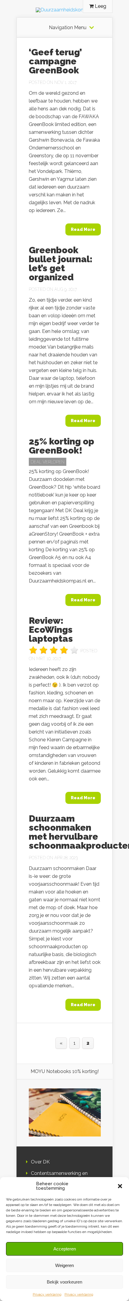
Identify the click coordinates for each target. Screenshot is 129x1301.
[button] (120, 1186)
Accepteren (64, 1248)
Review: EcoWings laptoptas (51, 629)
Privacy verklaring (47, 1294)
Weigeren (64, 1265)
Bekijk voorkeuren (64, 1281)
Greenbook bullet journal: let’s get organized (60, 263)
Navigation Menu (67, 27)
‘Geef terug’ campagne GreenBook (55, 61)
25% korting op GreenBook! (61, 446)
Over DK (40, 1162)
